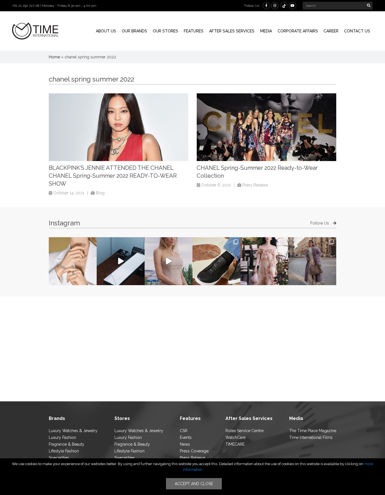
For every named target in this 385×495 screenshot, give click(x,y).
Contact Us (357, 31)
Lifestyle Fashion (64, 451)
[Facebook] (266, 5)
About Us (106, 31)
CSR (183, 430)
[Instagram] (274, 5)
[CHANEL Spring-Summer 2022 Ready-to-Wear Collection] (266, 127)
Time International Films (311, 437)
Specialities (59, 458)
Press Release (255, 185)
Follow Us (320, 223)
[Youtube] (292, 5)
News (185, 444)
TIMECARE (235, 444)
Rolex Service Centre (244, 430)
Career (331, 31)
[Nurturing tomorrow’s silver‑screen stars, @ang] (169, 261)
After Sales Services (232, 31)
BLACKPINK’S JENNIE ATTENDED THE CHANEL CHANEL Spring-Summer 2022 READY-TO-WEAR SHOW (113, 175)
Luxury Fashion (62, 437)
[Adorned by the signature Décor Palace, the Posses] (73, 261)
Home (54, 57)
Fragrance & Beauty (66, 444)
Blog (100, 193)
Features (193, 31)
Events (186, 437)
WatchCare (235, 437)
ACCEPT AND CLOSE (194, 483)
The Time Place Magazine (312, 430)
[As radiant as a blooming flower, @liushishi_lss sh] (264, 261)
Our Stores (165, 31)
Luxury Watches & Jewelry (73, 430)
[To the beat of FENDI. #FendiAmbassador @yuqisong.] (121, 261)
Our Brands (134, 31)
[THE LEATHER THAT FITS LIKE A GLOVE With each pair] (216, 261)
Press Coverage (194, 451)
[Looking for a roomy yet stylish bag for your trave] (312, 261)
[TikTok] (284, 5)
